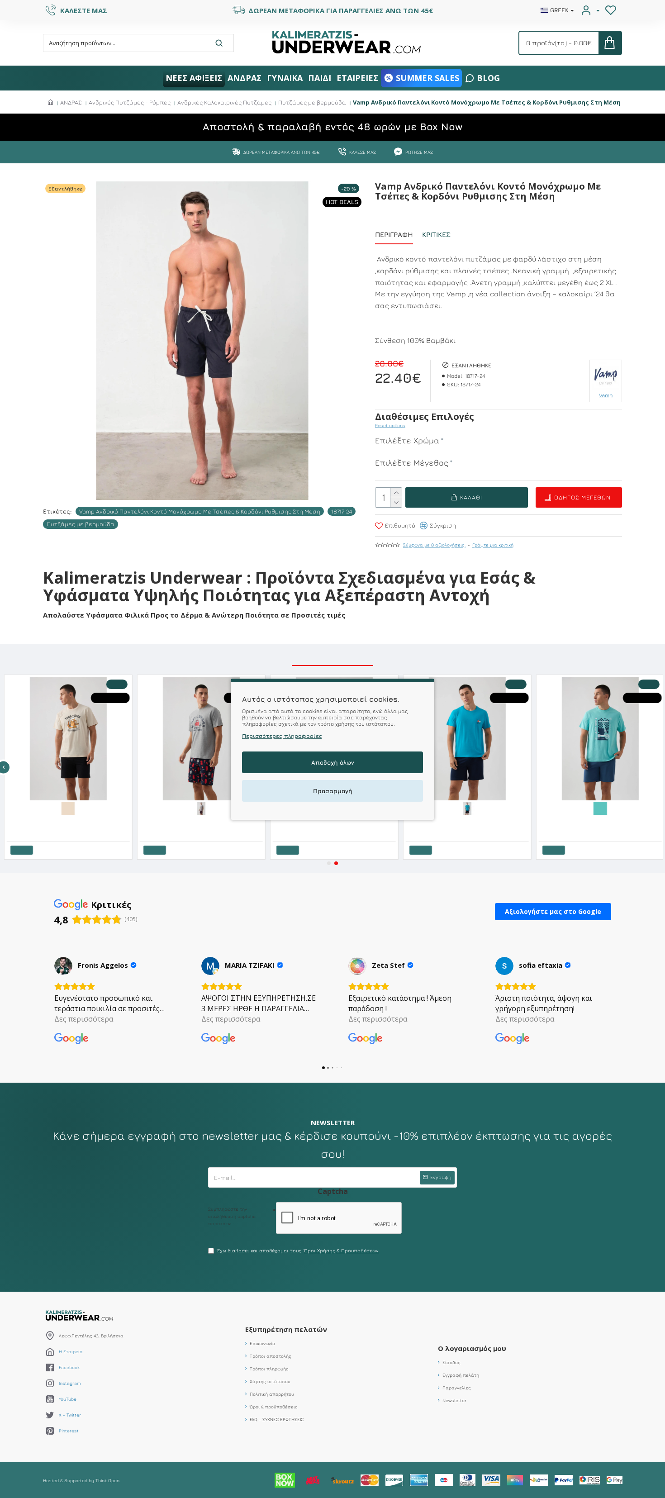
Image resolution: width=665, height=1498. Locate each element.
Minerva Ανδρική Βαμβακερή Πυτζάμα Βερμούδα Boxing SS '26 (201, 821)
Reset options (390, 425)
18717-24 (341, 511)
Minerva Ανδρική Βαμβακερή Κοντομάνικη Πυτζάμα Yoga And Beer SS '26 (68, 821)
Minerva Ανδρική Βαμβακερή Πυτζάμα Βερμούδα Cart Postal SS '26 (334, 821)
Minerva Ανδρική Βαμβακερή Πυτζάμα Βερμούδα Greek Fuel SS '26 (467, 821)
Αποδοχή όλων (332, 762)
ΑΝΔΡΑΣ (71, 102)
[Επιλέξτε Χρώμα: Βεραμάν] (598, 807)
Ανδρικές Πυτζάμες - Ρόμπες (130, 102)
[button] (329, 863)
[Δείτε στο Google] (63, 966)
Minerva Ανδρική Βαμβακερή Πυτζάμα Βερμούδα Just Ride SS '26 (600, 821)
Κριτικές (436, 234)
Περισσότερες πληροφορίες (282, 735)
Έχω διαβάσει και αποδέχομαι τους (298, 1250)
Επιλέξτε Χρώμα (407, 440)
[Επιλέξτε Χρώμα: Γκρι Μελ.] (199, 807)
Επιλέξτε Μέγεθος (411, 462)
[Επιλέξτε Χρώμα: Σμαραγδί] (465, 807)
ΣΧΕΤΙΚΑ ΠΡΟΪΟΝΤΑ (332, 656)
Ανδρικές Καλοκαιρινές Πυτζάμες (224, 102)
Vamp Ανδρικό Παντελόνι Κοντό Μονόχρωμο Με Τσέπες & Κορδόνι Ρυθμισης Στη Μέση (199, 511)
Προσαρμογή (332, 790)
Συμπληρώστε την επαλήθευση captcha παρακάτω (232, 1216)
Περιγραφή (394, 234)
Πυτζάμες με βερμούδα (312, 102)
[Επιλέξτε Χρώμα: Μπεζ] (66, 807)
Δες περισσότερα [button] (83, 1019)
